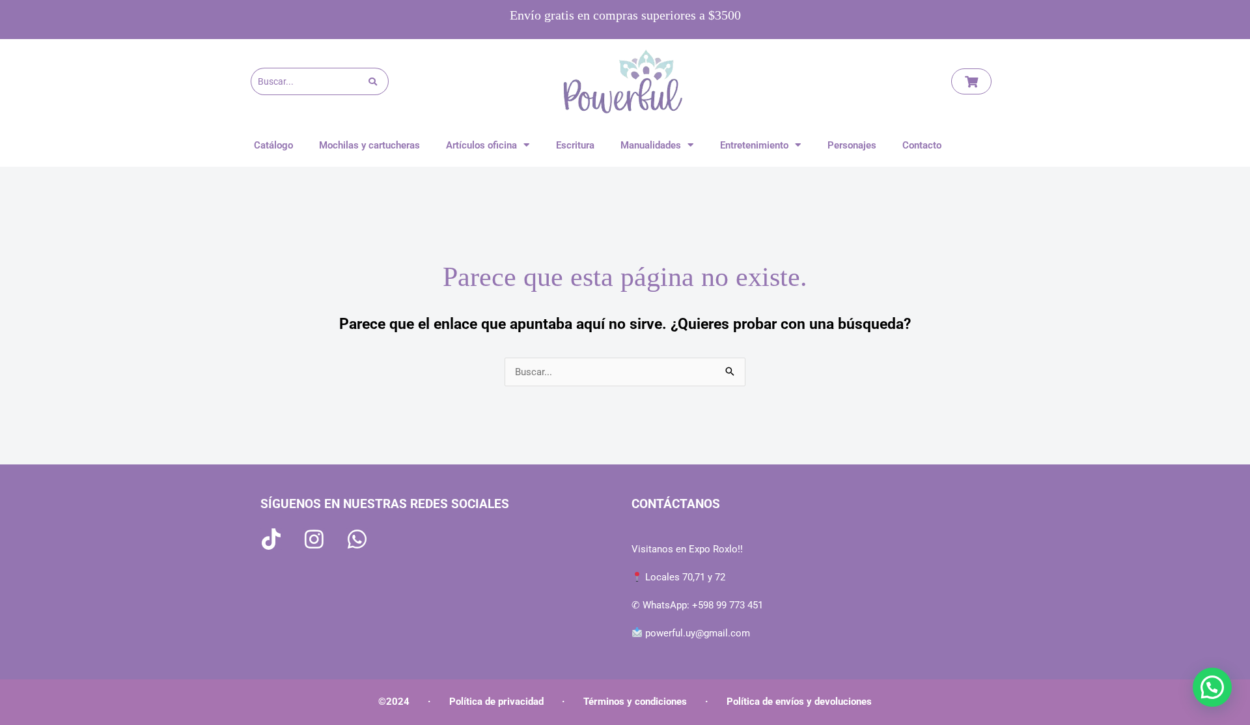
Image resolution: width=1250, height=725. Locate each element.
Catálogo (273, 145)
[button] (1212, 687)
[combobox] (309, 81)
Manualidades (650, 145)
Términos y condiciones (635, 701)
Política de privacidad (496, 701)
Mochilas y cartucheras (369, 145)
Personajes (851, 145)
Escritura (575, 145)
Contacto (921, 145)
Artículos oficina (481, 145)
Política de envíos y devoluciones (799, 701)
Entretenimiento (754, 145)
